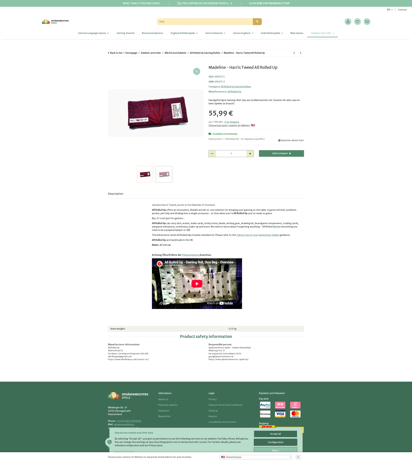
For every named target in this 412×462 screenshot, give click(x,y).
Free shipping (232, 122)
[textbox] (256, 457)
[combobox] (256, 457)
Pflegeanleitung (191, 255)
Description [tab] (115, 193)
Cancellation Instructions (222, 422)
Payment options (168, 404)
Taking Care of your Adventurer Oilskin (257, 235)
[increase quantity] (250, 153)
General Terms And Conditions (225, 404)
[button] (348, 21)
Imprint (119, 451)
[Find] (257, 21)
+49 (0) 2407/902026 (128, 421)
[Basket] (367, 21)
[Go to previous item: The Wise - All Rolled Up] (294, 53)
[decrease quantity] (212, 153)
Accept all (275, 433)
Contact (402, 9)
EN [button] (388, 9)
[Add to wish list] (196, 71)
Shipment (163, 410)
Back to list (116, 52)
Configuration (275, 442)
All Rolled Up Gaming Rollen (236, 86)
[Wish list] (357, 21)
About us (163, 399)
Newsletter (164, 416)
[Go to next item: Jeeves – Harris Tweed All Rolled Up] (300, 53)
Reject (275, 450)
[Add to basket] (110, 63)
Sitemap (213, 410)
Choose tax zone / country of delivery (229, 125)
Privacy (130, 451)
